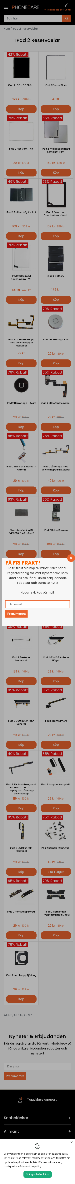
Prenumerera (16, 614)
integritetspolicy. (32, 1166)
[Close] (71, 1142)
